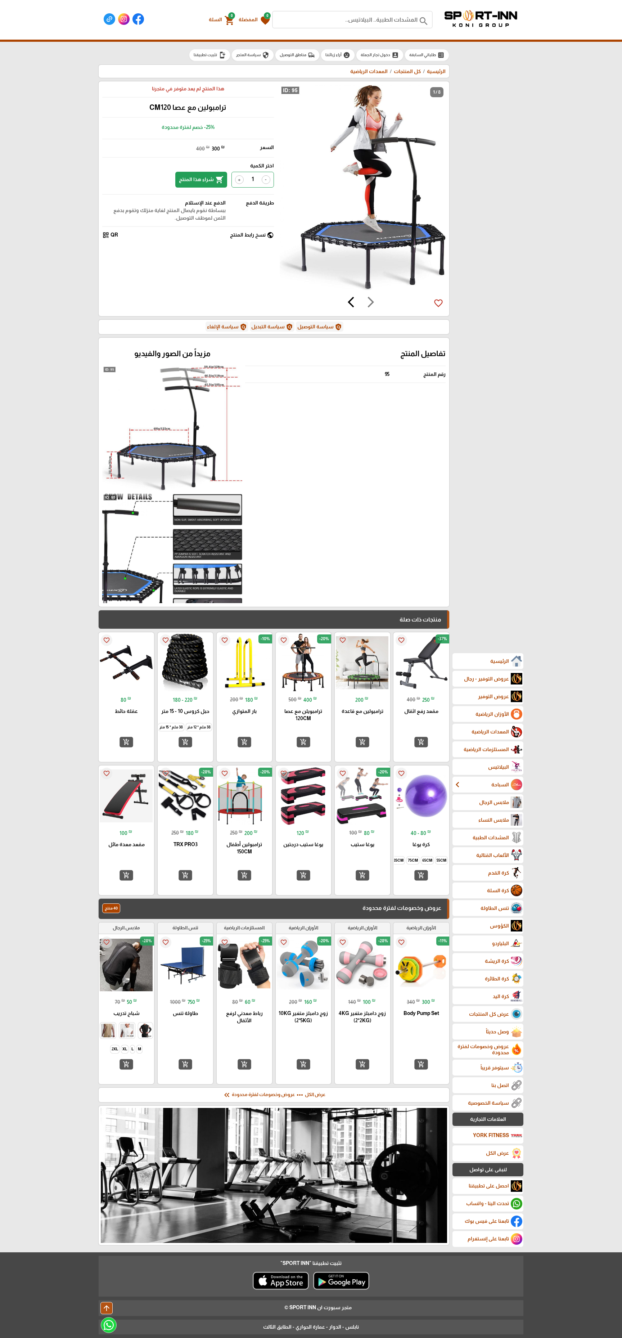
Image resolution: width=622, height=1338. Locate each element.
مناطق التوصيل (297, 55)
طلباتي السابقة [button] (427, 55)
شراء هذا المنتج (201, 179)
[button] (254, 20)
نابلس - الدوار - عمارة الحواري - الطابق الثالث (311, 1327)
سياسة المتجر (252, 55)
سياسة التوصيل (319, 327)
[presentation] (370, 303)
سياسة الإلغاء (227, 327)
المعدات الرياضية (369, 71)
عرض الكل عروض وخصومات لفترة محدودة (273, 1095)
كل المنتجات (407, 71)
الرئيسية (436, 71)
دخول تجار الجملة (380, 55)
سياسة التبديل (272, 327)
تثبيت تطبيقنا (210, 55)
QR (110, 235)
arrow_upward (106, 1308)
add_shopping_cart (421, 742)
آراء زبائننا (337, 55)
